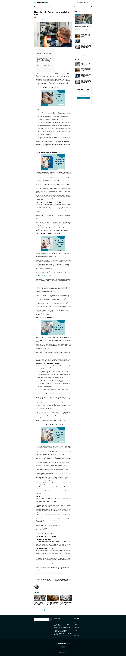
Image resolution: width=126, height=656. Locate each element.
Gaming (78, 6)
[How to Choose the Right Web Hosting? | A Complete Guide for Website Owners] (66, 598)
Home (77, 2)
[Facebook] (31, 51)
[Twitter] (31, 54)
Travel (75, 633)
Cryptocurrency (55, 6)
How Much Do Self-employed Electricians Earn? (44, 57)
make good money (58, 498)
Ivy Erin (41, 584)
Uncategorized (76, 635)
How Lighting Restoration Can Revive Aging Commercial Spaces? (53, 603)
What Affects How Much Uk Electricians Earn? (45, 52)
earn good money (65, 357)
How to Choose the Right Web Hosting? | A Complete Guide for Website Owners (66, 603)
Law (66, 6)
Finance (62, 6)
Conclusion (40, 64)
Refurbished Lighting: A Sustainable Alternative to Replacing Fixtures (39, 603)
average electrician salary (39, 573)
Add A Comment (53, 609)
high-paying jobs (41, 490)
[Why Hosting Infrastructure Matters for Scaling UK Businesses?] (77, 41)
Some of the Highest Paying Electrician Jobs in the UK (45, 62)
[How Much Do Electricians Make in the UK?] (53, 34)
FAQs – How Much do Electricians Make (43, 65)
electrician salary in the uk (48, 573)
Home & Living (72, 6)
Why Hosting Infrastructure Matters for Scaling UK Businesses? (86, 41)
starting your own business (65, 229)
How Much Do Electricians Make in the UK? (43, 53)
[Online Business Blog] (41, 2)
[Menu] (34, 6)
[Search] (91, 6)
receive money (50, 175)
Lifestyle (75, 630)
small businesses (44, 275)
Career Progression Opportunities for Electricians (45, 61)
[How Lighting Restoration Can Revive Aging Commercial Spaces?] (53, 598)
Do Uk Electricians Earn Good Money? (43, 59)
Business (42, 6)
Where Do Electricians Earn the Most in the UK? (44, 60)
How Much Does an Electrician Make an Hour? (44, 58)
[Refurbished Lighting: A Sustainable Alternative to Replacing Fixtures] (40, 598)
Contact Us (81, 2)
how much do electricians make (59, 573)
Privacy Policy (86, 2)
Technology (48, 6)
